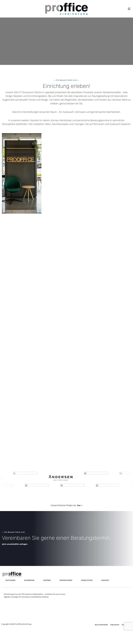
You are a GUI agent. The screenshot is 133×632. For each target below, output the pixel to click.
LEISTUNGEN (10, 580)
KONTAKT (105, 580)
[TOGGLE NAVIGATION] (109, 9)
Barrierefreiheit (101, 624)
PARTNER (47, 580)
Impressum (114, 624)
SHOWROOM (29, 580)
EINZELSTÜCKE (87, 580)
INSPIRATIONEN (65, 580)
